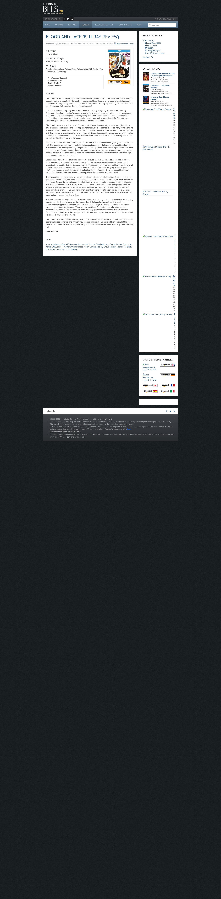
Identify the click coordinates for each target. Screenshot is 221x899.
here (129, 429)
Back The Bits (125, 25)
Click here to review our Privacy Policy (65, 431)
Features (72, 25)
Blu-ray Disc (121, 244)
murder (60, 246)
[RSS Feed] (72, 19)
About (140, 25)
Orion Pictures (77, 246)
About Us (51, 411)
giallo (129, 244)
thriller (52, 249)
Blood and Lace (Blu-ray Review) (82, 37)
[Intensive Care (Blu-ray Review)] (146, 99)
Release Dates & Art (104, 25)
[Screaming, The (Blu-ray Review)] (157, 109)
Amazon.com (65, 436)
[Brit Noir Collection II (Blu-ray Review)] (158, 192)
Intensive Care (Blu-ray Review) (160, 98)
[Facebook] (64, 19)
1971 (48, 244)
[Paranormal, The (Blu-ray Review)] (157, 314)
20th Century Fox (58, 244)
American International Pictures (82, 244)
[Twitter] (68, 19)
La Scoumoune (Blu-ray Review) (160, 86)
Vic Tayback (72, 249)
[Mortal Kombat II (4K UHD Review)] (158, 236)
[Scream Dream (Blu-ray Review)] (157, 276)
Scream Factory (96, 246)
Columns (59, 25)
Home (47, 25)
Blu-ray (112, 244)
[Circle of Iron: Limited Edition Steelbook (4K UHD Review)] (146, 76)
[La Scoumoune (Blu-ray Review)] (146, 88)
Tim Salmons (61, 249)
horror (48, 246)
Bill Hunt (108, 419)
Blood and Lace (102, 244)
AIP (67, 244)
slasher (119, 246)
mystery (67, 246)
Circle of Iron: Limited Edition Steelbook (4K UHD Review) (163, 74)
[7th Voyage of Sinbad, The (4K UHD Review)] (158, 148)
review (86, 246)
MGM (54, 246)
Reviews (86, 25)
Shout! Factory (110, 246)
